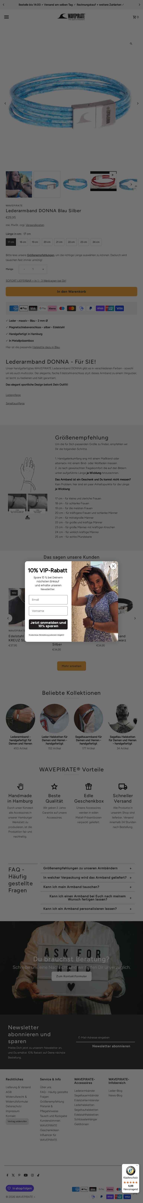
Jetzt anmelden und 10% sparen (48, 624)
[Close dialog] (113, 566)
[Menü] (137, 1166)
